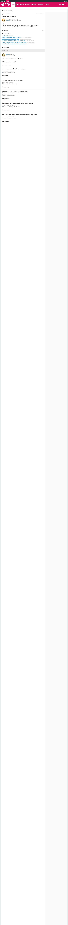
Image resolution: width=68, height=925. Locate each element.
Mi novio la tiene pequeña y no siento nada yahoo (13, 40)
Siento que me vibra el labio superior (10, 39)
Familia (22, 4)
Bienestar (33, 4)
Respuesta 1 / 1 (5, 50)
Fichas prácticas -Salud (26, 37)
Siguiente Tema (39, 14)
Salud (8, 1)
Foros (13, 4)
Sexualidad (40, 4)
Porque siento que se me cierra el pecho (11, 37)
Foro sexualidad (30, 40)
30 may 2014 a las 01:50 (16, 20)
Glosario (47, 4)
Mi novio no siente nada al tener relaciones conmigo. (14, 44)
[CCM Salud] (5, 4)
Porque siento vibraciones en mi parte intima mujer (14, 42)
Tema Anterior (6, 14)
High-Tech (3, 1)
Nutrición (27, 4)
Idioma (65, 1)
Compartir (6, 30)
